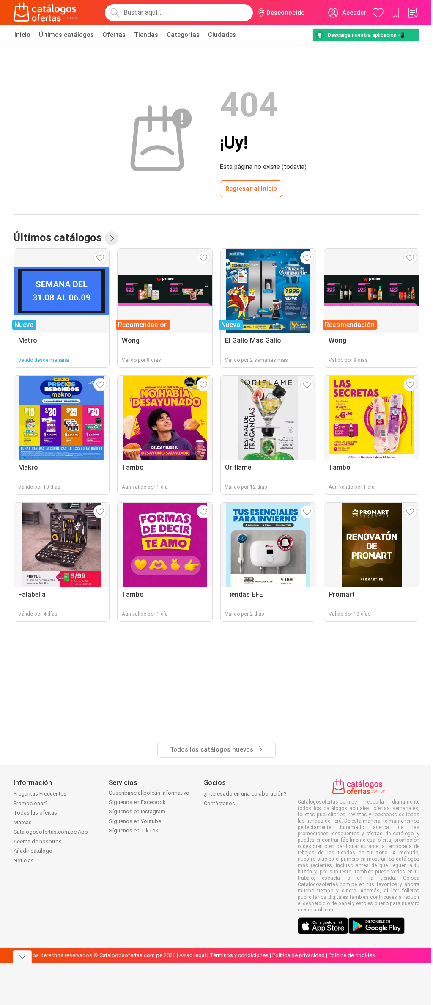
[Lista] (412, 12)
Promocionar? (31, 803)
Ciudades (222, 35)
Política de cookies (352, 955)
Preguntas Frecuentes (40, 793)
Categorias (183, 35)
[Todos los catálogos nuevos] (111, 238)
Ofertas (114, 35)
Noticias (24, 860)
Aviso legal (192, 955)
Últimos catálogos (66, 35)
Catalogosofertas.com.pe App (51, 832)
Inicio (22, 35)
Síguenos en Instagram (137, 811)
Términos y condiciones (239, 955)
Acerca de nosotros (38, 841)
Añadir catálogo (33, 851)
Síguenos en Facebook (137, 802)
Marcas (23, 822)
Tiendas (146, 35)
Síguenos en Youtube (135, 821)
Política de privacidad (298, 955)
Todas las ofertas (35, 813)
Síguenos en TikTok (134, 830)
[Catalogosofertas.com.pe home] (46, 12)
